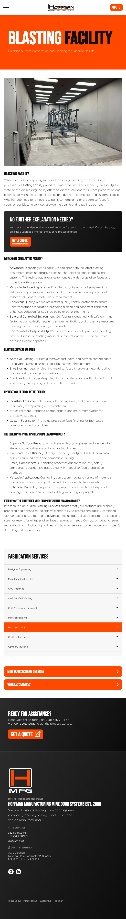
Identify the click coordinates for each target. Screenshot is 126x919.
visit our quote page (21, 723)
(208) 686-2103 (55, 720)
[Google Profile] (11, 871)
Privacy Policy (30, 901)
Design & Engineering (19, 569)
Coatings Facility (17, 637)
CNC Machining (16, 588)
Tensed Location (17, 827)
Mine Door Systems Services (25, 671)
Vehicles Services (19, 684)
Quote (116, 7)
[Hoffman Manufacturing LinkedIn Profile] (18, 871)
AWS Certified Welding (20, 598)
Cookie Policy (46, 901)
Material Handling (17, 617)
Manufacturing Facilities (20, 579)
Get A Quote (20, 241)
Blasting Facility (16, 627)
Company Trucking (18, 646)
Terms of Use (14, 901)
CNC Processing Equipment (22, 608)
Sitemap (59, 901)
